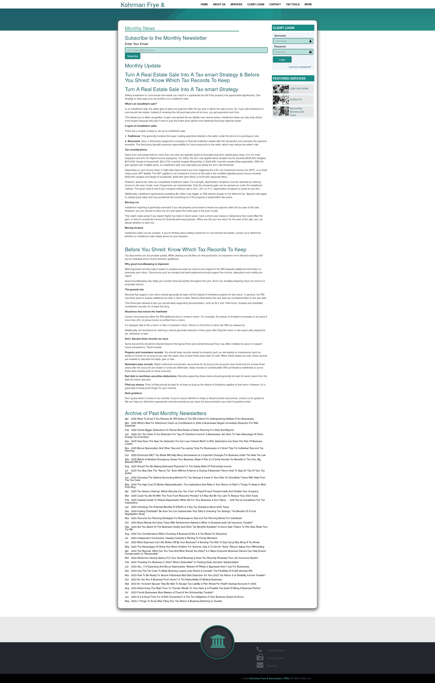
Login (282, 59)
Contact (275, 4)
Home (204, 4)
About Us (219, 4)
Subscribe (132, 56)
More (308, 4)
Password (280, 46)
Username (280, 35)
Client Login (255, 4)
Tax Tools (293, 4)
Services (236, 4)
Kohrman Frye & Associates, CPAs (145, 7)
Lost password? (300, 66)
